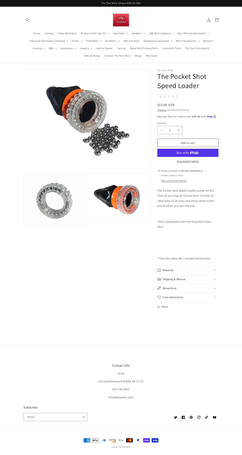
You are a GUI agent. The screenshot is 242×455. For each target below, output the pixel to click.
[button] (27, 20)
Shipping (161, 110)
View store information (174, 180)
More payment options (188, 161)
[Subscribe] (83, 417)
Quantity (161, 123)
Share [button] (164, 306)
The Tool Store (124, 447)
